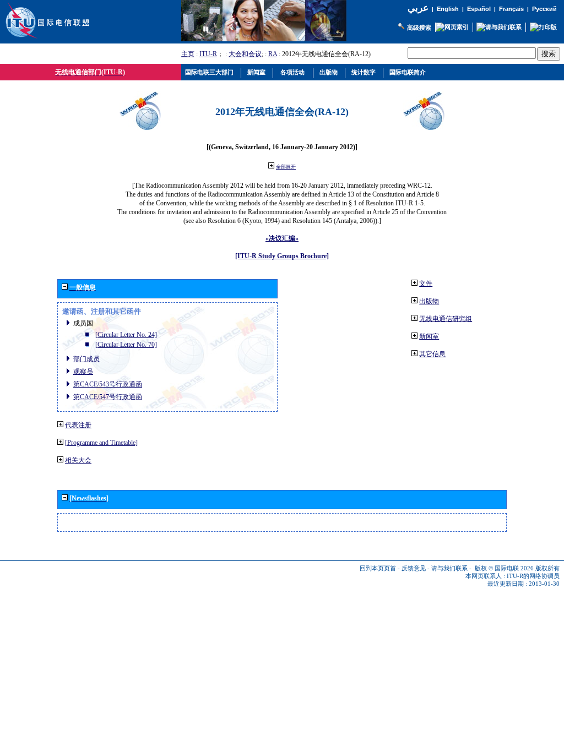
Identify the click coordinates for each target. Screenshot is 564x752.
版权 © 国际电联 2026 (504, 568)
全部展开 (286, 167)
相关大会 (78, 460)
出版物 (429, 301)
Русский (544, 9)
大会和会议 (245, 54)
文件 (425, 283)
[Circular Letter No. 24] (126, 335)
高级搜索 (419, 27)
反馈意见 (414, 568)
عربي (418, 8)
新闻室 (429, 336)
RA (272, 54)
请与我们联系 (449, 568)
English (448, 9)
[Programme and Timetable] (101, 442)
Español (479, 9)
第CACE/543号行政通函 (107, 384)
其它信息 (432, 354)
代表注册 (78, 425)
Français (511, 9)
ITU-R (208, 54)
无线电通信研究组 (445, 319)
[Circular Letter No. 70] (126, 344)
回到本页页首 (378, 568)
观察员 (83, 371)
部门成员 (86, 359)
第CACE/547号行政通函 (107, 397)
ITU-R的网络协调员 (533, 576)
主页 (187, 54)
